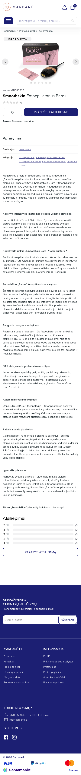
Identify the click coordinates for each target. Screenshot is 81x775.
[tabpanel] (40, 60)
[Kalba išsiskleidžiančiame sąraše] (64, 7)
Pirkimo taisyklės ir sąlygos (58, 661)
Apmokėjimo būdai (54, 677)
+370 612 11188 (17, 715)
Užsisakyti (67, 619)
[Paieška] (72, 20)
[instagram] (14, 737)
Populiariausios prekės (16, 682)
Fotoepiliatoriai (26, 157)
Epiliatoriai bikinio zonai (54, 161)
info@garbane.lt (18, 719)
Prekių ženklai (12, 666)
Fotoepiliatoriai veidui (30, 161)
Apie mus (9, 656)
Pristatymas (49, 666)
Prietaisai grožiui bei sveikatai (50, 157)
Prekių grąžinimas (53, 672)
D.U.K (46, 656)
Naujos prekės (12, 677)
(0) (21, 102)
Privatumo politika (53, 682)
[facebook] (6, 737)
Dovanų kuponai (13, 672)
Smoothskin (14, 96)
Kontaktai (9, 661)
